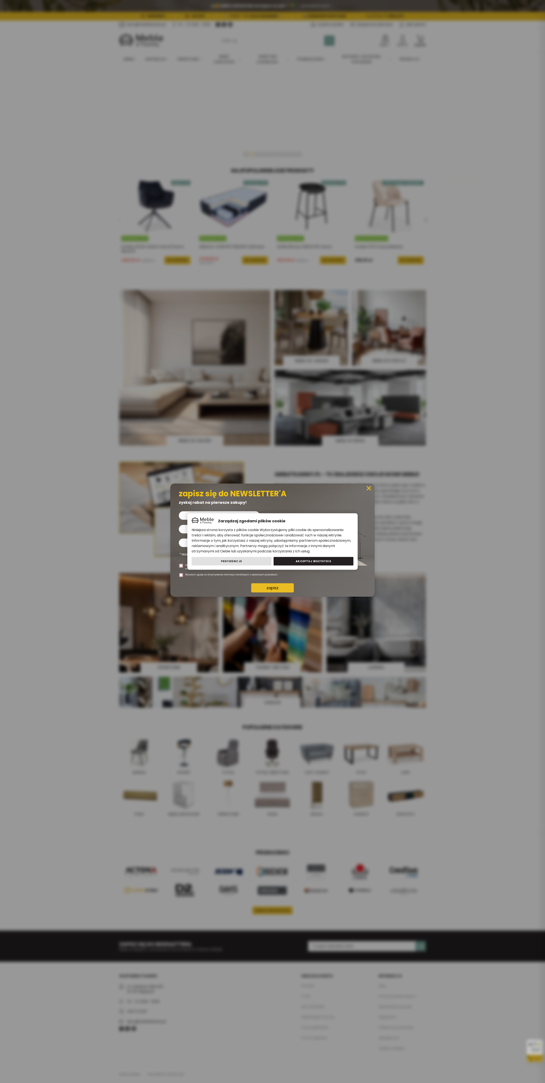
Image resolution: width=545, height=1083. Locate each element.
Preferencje (231, 561)
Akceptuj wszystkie (313, 561)
